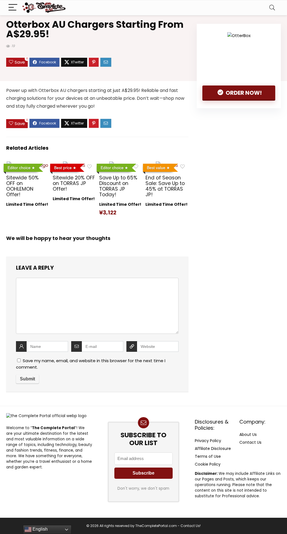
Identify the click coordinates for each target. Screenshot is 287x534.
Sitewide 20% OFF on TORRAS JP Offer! (74, 183)
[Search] (272, 7)
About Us (248, 434)
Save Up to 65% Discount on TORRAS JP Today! (118, 186)
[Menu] (13, 7)
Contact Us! (190, 525)
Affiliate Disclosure (213, 448)
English (39, 529)
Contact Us (250, 442)
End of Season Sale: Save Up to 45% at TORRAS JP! (165, 186)
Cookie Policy (208, 464)
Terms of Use (208, 456)
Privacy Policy (208, 440)
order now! (243, 93)
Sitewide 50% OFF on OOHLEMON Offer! (22, 186)
